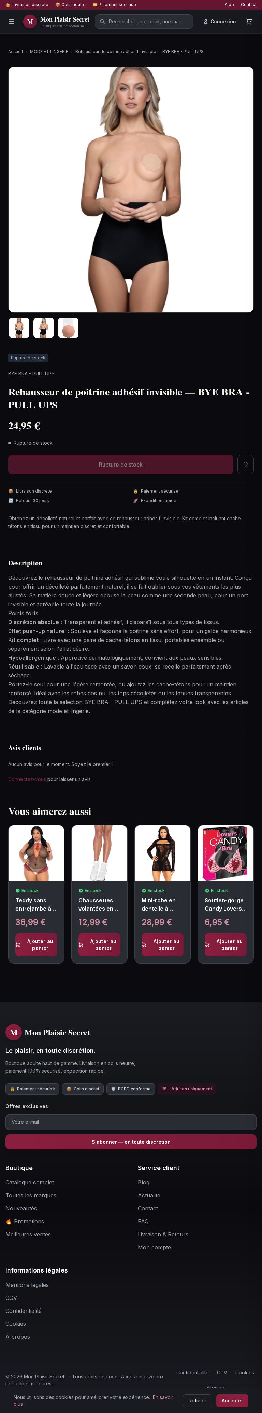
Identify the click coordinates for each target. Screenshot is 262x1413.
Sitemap (215, 1387)
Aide (229, 4)
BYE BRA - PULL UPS (31, 373)
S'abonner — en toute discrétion (131, 1142)
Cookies (244, 1372)
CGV (222, 1372)
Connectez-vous (27, 779)
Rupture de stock (121, 464)
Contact (249, 4)
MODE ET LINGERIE (49, 51)
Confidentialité (192, 1372)
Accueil (15, 51)
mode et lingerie (68, 711)
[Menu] (11, 21)
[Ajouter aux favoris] (61, 836)
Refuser (197, 1400)
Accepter (232, 1400)
